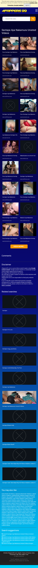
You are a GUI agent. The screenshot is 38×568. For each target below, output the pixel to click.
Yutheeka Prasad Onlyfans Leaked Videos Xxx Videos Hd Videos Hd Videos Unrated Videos (17, 500)
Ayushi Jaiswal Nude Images (14, 523)
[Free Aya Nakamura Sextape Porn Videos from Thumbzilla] (28, 49)
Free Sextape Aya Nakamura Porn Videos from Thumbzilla (18, 52)
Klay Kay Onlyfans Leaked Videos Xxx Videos (19, 511)
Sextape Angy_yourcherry (9, 349)
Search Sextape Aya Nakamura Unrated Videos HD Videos (19, 538)
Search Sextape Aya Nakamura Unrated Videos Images (18, 543)
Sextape (4, 310)
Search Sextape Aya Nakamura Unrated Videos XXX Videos (19, 537)
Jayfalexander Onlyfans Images (20, 495)
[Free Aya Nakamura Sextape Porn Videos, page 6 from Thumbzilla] (10, 153)
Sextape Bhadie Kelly (8, 425)
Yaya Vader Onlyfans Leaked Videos (23, 498)
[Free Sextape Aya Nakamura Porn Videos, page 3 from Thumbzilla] (10, 235)
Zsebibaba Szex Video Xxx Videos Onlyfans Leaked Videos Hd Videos (19, 502)
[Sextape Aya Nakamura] (10, 91)
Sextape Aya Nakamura (8, 93)
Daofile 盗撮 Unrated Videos (14, 517)
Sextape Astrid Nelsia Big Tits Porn (12, 368)
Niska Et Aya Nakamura (26, 217)
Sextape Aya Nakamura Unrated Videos (13, 406)
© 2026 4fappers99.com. (11, 553)
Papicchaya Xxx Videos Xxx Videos (25, 514)
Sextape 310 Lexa (7, 329)
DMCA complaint (6, 285)
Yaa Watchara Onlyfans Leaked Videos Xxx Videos (17, 507)
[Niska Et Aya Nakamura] (28, 215)
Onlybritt (8, 495)
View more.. (19, 246)
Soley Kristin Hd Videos (8, 494)
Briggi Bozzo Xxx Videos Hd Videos (25, 509)
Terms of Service (26, 553)
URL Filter (18, 554)
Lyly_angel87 (10, 497)
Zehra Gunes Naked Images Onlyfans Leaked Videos (16, 511)
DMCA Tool (25, 554)
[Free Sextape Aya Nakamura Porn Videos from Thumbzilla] (10, 49)
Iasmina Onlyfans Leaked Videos (15, 506)
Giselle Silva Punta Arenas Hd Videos (16, 519)
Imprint (19, 553)
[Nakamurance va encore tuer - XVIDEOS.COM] (28, 153)
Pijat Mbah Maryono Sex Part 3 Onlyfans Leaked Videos (17, 519)
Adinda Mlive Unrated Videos (22, 497)
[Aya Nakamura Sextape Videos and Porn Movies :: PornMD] (10, 132)
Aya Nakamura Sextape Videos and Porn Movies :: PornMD (18, 135)
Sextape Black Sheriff (8, 444)
